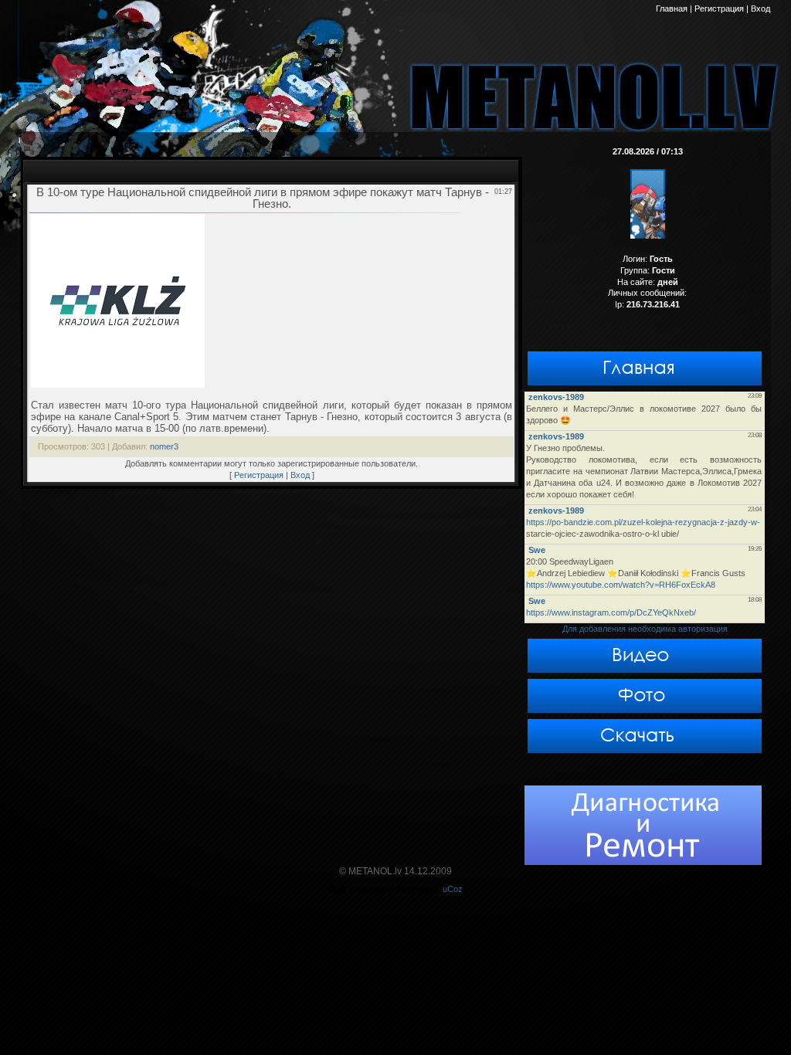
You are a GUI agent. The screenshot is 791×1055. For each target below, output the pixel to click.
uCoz (453, 889)
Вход (300, 475)
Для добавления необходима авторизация (645, 628)
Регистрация (258, 475)
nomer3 (164, 446)
